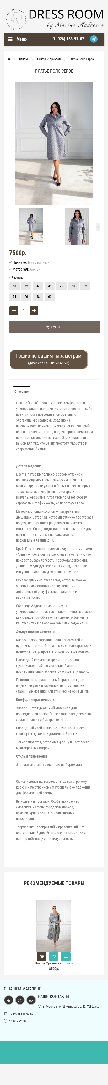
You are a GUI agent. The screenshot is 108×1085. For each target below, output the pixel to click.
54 (14, 297)
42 (26, 286)
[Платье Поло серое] (54, 143)
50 (73, 286)
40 (14, 286)
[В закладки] (53, 956)
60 (49, 297)
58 (38, 297)
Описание (21, 391)
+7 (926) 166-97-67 (67, 38)
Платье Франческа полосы (54, 963)
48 (61, 286)
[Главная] (9, 59)
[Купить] (41, 956)
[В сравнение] (66, 956)
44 (38, 286)
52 (85, 286)
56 (26, 297)
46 (49, 286)
